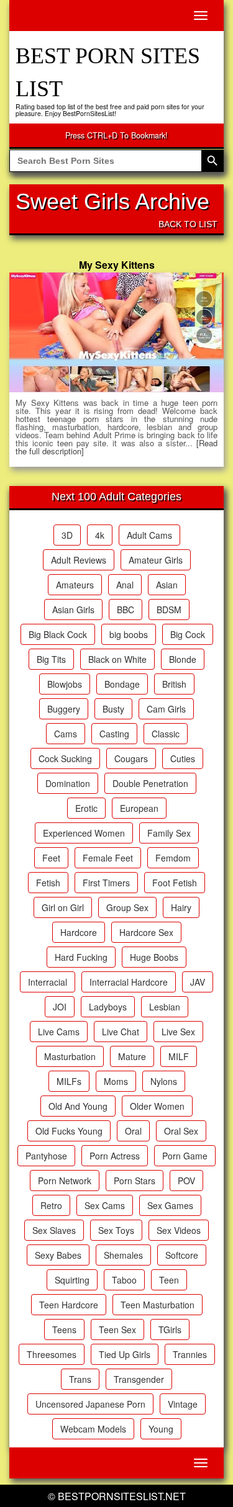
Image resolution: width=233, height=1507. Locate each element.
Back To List (187, 224)
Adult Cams (149, 535)
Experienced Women (84, 833)
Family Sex (169, 833)
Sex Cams (105, 1205)
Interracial (47, 982)
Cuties (182, 758)
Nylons (163, 1081)
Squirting (72, 1280)
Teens (64, 1329)
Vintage (183, 1404)
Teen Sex (117, 1329)
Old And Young (77, 1106)
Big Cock (187, 634)
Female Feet (108, 858)
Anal (125, 584)
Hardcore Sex (146, 932)
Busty (113, 709)
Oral (133, 1131)
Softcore (181, 1255)
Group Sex (127, 907)
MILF (178, 1056)
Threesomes (51, 1354)
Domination (67, 783)
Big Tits (51, 659)
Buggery (63, 709)
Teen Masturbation (157, 1304)
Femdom (173, 858)
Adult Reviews (78, 560)
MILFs (69, 1081)
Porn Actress (114, 1155)
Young (160, 1429)
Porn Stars (134, 1180)
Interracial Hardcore (128, 982)
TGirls (169, 1329)
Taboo (124, 1280)
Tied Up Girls (124, 1354)
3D (67, 535)
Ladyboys (108, 1007)
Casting (114, 733)
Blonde (182, 659)
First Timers (106, 882)
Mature (132, 1056)
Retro (51, 1205)
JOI (59, 1007)
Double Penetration (150, 783)
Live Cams (59, 1031)
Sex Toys (116, 1230)
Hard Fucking (81, 957)
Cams (65, 733)
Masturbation (70, 1056)
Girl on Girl (63, 907)
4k (99, 535)
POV (186, 1180)
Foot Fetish (174, 882)
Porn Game (185, 1155)
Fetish (48, 882)
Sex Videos (179, 1230)
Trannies (190, 1354)
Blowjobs (64, 684)
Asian (167, 584)
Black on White (117, 659)
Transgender (139, 1379)
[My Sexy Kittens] (116, 332)
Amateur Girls (156, 560)
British (174, 684)
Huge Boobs (154, 957)
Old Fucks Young (69, 1131)
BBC (125, 609)
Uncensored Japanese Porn (90, 1404)
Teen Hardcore (68, 1304)
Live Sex (178, 1031)
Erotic (86, 808)
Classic (166, 733)
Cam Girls (166, 709)
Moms (116, 1081)
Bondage (122, 684)
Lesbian (164, 1007)
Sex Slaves (54, 1230)
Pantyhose (46, 1155)
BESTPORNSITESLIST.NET (122, 1496)
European (139, 808)
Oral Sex (181, 1131)
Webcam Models (93, 1429)
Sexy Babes (58, 1255)
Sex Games (170, 1205)
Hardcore (78, 932)
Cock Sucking (65, 758)
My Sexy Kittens (117, 265)
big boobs (128, 634)
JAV (197, 982)
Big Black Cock (58, 634)
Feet (51, 858)
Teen (169, 1280)
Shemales (123, 1255)
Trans (80, 1379)
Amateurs (75, 584)
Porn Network (64, 1180)
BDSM (169, 609)
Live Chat (120, 1031)
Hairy (181, 907)
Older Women (157, 1106)
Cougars (131, 758)
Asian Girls (73, 609)
